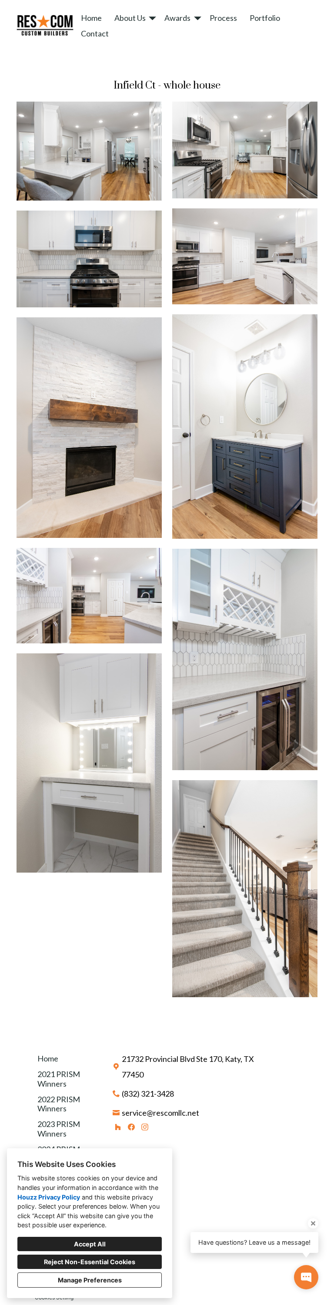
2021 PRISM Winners (58, 1078)
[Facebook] (131, 1126)
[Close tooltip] (313, 1223)
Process (223, 18)
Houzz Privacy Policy (48, 1197)
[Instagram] (144, 1126)
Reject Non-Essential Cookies (89, 1261)
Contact (95, 33)
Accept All (90, 1244)
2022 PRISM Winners (58, 1104)
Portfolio (265, 18)
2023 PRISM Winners (58, 1128)
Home (91, 18)
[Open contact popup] (306, 1277)
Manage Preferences (90, 1280)
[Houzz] (118, 1126)
